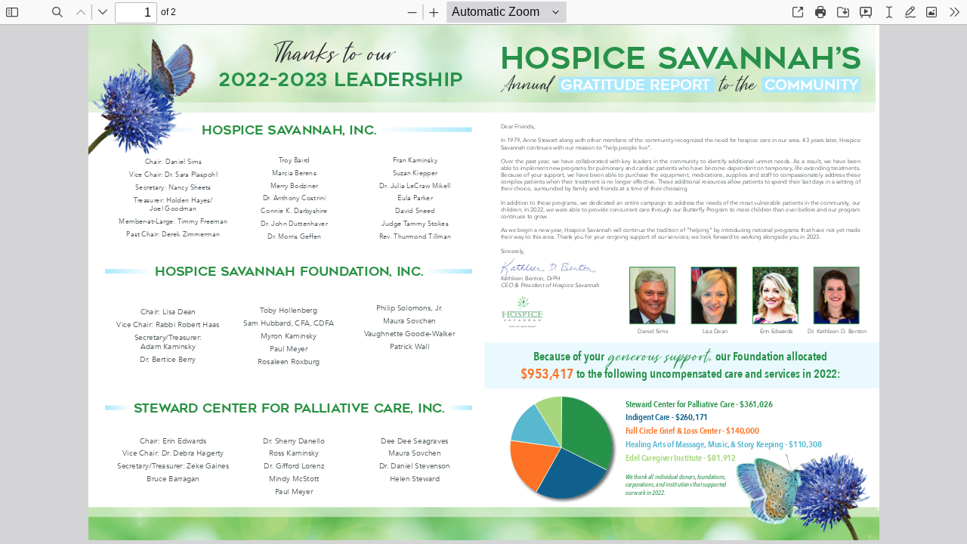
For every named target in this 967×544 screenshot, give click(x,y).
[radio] (889, 12)
